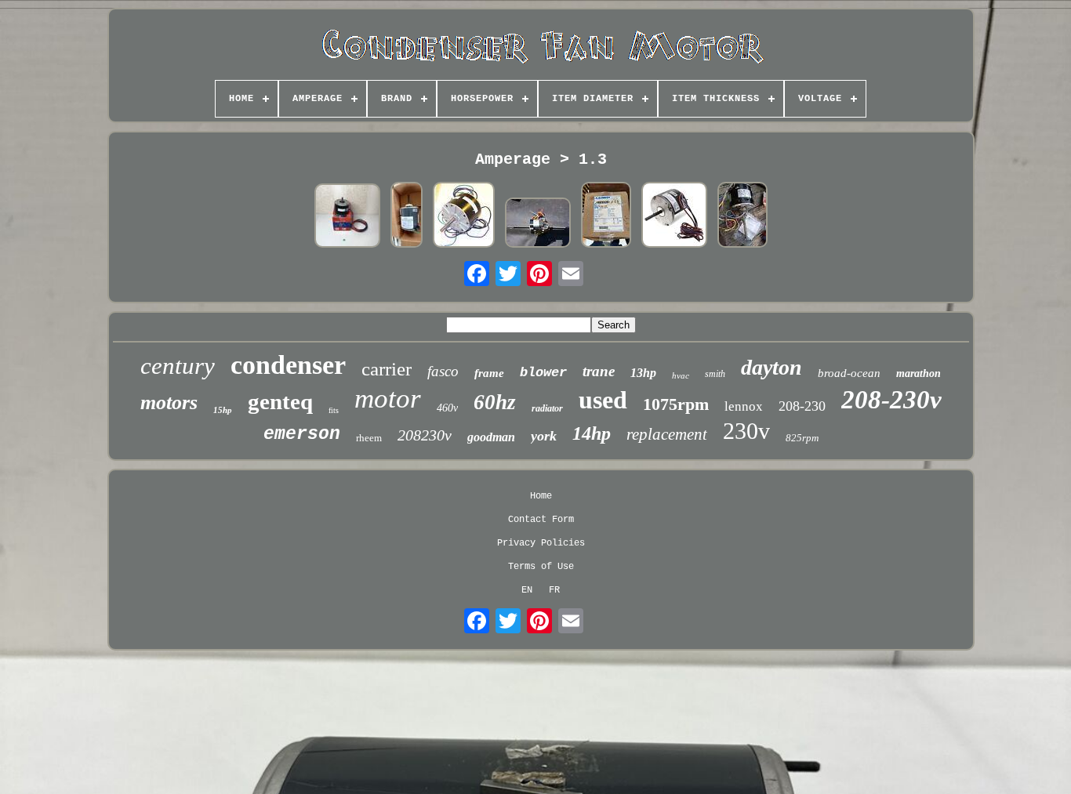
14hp (591, 433)
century (177, 365)
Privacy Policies (541, 543)
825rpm (802, 438)
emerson (301, 434)
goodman (491, 437)
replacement (666, 434)
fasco (443, 371)
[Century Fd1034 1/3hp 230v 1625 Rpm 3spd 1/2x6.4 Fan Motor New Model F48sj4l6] (742, 216)
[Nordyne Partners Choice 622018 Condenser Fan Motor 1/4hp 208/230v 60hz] (347, 217)
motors (169, 402)
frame (489, 373)
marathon (918, 373)
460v (447, 408)
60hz (495, 402)
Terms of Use (541, 566)
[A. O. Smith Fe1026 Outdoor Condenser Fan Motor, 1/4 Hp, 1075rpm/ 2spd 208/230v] (606, 216)
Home (541, 496)
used (603, 400)
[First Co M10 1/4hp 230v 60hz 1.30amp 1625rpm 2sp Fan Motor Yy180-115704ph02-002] (538, 224)
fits (334, 410)
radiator (547, 408)
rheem (369, 438)
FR (554, 590)
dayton (771, 367)
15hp (222, 410)
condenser (288, 364)
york (544, 436)
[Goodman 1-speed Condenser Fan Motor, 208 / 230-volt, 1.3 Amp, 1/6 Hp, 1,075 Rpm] (674, 216)
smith (715, 373)
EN (526, 590)
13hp (643, 372)
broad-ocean (849, 373)
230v (746, 431)
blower (543, 372)
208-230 (802, 406)
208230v (425, 435)
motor (387, 398)
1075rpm (676, 404)
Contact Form (541, 519)
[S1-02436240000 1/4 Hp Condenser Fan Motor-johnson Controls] (463, 216)
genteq (280, 401)
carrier (386, 368)
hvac (680, 375)
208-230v (891, 400)
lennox (743, 406)
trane (599, 371)
